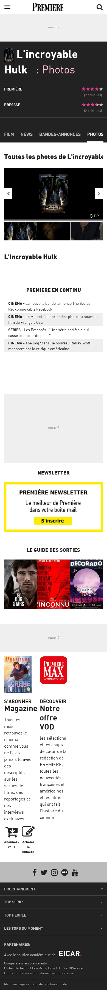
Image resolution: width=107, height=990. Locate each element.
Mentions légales (16, 984)
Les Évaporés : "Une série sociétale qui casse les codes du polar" (48, 332)
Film (9, 134)
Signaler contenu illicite (49, 984)
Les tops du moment (23, 928)
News (27, 134)
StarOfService (73, 968)
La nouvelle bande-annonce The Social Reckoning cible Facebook (49, 306)
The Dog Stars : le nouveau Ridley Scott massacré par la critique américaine (49, 346)
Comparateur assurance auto (25, 963)
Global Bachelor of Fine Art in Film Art (32, 968)
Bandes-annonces (60, 134)
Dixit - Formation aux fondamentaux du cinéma (38, 973)
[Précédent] (8, 193)
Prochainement (19, 889)
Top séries (14, 902)
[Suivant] (99, 193)
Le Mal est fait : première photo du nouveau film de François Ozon (53, 319)
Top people (15, 915)
